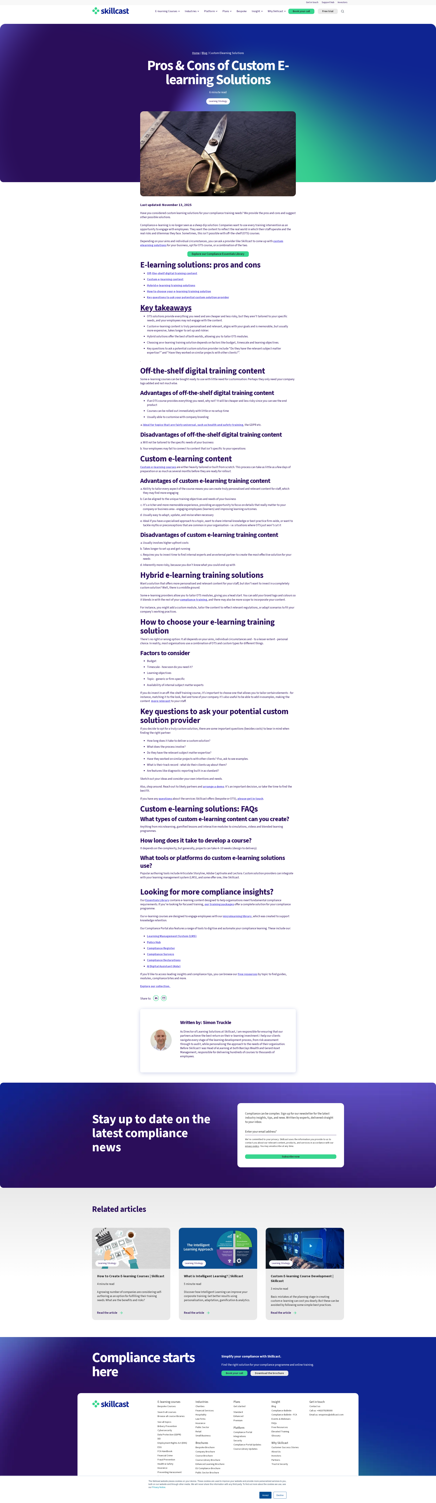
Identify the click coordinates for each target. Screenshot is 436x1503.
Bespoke (242, 11)
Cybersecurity (165, 1430)
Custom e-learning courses (158, 467)
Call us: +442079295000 (320, 1410)
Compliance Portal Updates (247, 1444)
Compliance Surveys (160, 954)
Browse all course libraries (171, 1416)
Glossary (276, 1435)
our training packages (219, 904)
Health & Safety (165, 1464)
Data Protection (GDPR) (169, 1434)
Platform (209, 11)
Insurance (162, 1468)
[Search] (342, 11)
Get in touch (312, 2)
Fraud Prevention (166, 1459)
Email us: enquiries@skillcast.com (326, 1414)
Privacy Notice (158, 1487)
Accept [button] (265, 1495)
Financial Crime (165, 1455)
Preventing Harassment (170, 1472)
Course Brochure (204, 1456)
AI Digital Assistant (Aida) (164, 966)
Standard (238, 1412)
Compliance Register (161, 948)
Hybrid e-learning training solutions (171, 285)
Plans (225, 11)
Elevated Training (280, 1431)
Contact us (314, 1406)
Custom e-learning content (165, 279)
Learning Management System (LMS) (172, 936)
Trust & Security (279, 1464)
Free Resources (279, 1427)
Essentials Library (157, 900)
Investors (342, 2)
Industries (191, 11)
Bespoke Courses (167, 1406)
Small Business (203, 1435)
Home (196, 53)
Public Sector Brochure (207, 1472)
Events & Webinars (281, 1419)
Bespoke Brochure (205, 1447)
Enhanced (238, 1416)
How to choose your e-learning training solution (179, 291)
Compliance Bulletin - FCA (284, 1414)
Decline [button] (280, 1495)
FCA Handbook (165, 1451)
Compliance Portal (242, 1432)
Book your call (301, 11)
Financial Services (205, 1410)
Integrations (239, 1436)
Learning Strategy (218, 101)
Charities (200, 1406)
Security (237, 1440)
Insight (256, 11)
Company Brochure (205, 1451)
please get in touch (250, 799)
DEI (159, 1438)
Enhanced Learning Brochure (210, 1464)
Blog (204, 53)
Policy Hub (154, 942)
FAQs (274, 1423)
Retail (198, 1431)
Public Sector (202, 1427)
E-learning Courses (166, 11)
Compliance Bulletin (281, 1410)
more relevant (160, 701)
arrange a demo (213, 786)
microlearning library (237, 916)
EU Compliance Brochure (208, 1468)
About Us (276, 1451)
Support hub (328, 2)
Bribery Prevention (167, 1426)
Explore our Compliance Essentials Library (218, 254)
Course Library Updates (245, 1449)
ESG (160, 1447)
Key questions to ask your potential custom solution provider (188, 297)
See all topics (164, 1422)
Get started (239, 1406)
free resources (247, 974)
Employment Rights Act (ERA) (172, 1443)
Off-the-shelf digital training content (172, 273)
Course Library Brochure (208, 1460)
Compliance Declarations (164, 960)
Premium (238, 1420)
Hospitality (201, 1414)
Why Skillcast (275, 11)
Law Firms (201, 1419)
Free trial (327, 11)
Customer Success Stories (285, 1447)
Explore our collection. (155, 986)
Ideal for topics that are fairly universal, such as (175, 425)
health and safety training (225, 425)
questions (165, 799)
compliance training (193, 600)
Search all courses (167, 1412)
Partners (275, 1460)
